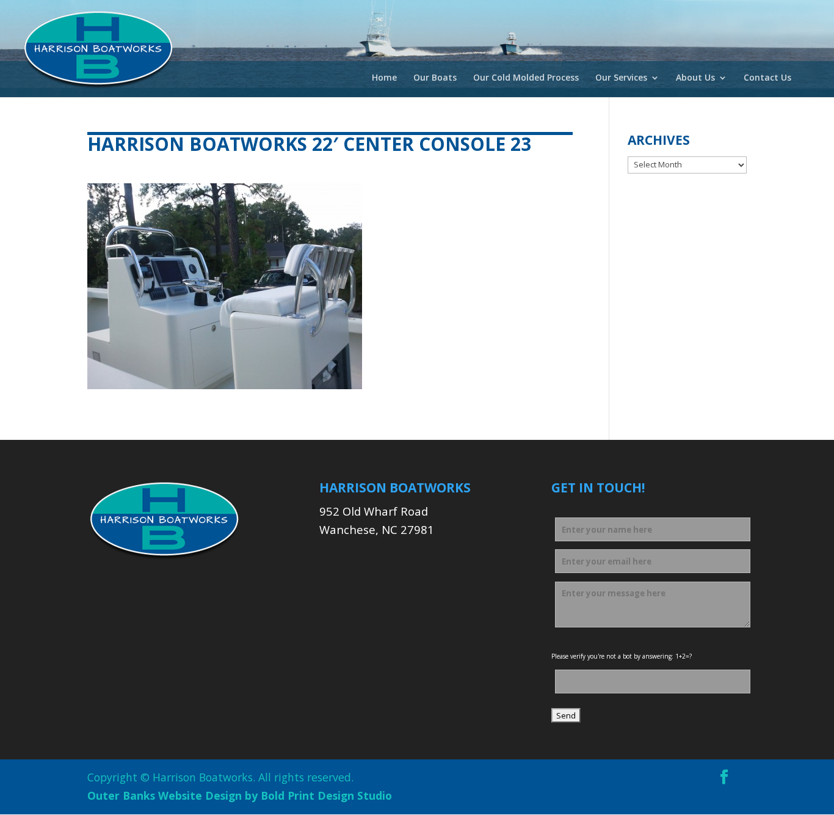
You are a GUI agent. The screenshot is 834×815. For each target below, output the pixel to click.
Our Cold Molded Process (526, 78)
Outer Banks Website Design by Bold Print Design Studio (239, 795)
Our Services (621, 78)
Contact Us (767, 78)
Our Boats (435, 78)
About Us (695, 78)
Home (384, 78)
